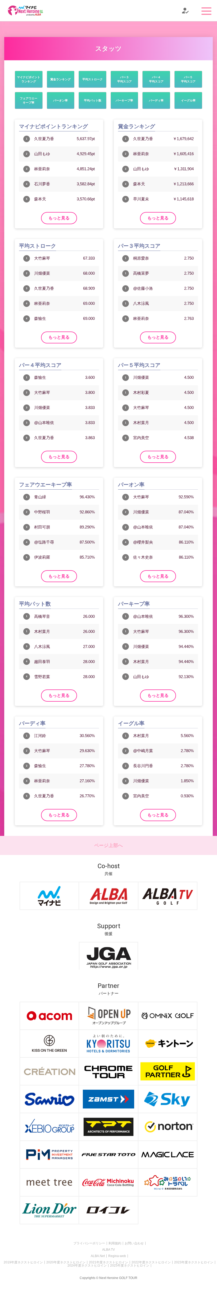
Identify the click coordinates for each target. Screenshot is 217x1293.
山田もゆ (42, 153)
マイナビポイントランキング (28, 79)
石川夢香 (42, 184)
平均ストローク (92, 79)
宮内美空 (141, 437)
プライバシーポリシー (89, 1243)
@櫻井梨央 (143, 542)
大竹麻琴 (42, 258)
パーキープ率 (124, 100)
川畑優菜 (42, 273)
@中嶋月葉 (143, 750)
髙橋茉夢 (141, 273)
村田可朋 (42, 527)
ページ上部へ (108, 845)
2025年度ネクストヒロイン (129, 1265)
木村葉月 (141, 422)
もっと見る (59, 218)
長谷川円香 (143, 765)
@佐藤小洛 (143, 288)
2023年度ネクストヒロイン (193, 1262)
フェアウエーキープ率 (28, 100)
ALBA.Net (98, 1256)
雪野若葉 (42, 676)
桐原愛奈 (141, 258)
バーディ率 (156, 100)
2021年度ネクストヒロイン (108, 1262)
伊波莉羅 (42, 557)
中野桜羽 (42, 512)
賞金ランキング (60, 79)
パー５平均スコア (188, 79)
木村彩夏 (141, 392)
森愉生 (40, 318)
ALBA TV (108, 1249)
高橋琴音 (42, 616)
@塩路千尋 (44, 542)
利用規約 (114, 1243)
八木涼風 (141, 303)
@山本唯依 (44, 422)
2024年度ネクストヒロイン (87, 1265)
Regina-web (117, 1256)
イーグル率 (188, 100)
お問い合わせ (134, 1243)
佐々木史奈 (143, 557)
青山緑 (40, 497)
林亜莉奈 (42, 169)
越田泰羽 (42, 661)
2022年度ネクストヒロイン (151, 1262)
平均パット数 (92, 100)
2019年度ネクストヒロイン (23, 1262)
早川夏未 (141, 199)
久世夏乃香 (44, 138)
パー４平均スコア (156, 79)
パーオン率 (60, 100)
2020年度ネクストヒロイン (65, 1262)
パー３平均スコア (124, 79)
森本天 (40, 199)
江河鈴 (40, 735)
